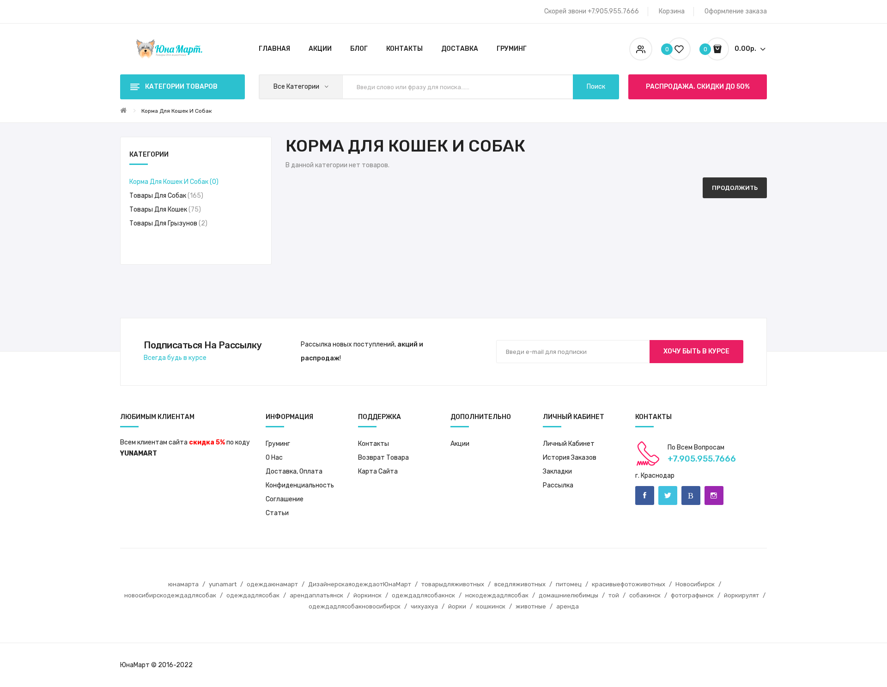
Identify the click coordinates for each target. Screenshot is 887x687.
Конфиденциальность (300, 485)
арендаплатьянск (316, 595)
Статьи (277, 513)
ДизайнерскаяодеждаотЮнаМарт (359, 584)
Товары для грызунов (167, 223)
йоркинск (367, 595)
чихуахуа (424, 606)
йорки (457, 606)
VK (690, 495)
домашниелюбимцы (568, 595)
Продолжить (735, 187)
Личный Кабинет (569, 444)
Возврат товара (383, 458)
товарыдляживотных (452, 584)
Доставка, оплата (294, 471)
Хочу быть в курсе (696, 351)
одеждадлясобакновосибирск (355, 606)
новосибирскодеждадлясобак (170, 595)
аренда (567, 606)
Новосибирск (695, 584)
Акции (459, 444)
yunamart (223, 584)
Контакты (373, 444)
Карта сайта (378, 471)
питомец (569, 584)
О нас (274, 458)
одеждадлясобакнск (423, 595)
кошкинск (490, 606)
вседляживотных (520, 584)
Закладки (557, 471)
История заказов (569, 458)
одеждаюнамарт (272, 584)
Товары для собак (165, 196)
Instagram (714, 495)
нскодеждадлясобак (497, 595)
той (613, 595)
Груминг (278, 444)
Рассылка (558, 485)
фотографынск (692, 595)
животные (531, 606)
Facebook (644, 495)
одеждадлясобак (252, 595)
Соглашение (285, 499)
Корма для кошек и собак (176, 111)
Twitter (667, 495)
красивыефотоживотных (628, 584)
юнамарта (183, 584)
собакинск (645, 595)
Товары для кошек (164, 209)
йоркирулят (741, 595)
